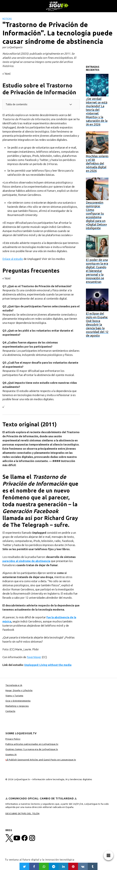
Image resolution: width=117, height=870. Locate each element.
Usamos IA (11, 754)
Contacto (10, 711)
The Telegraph (29, 525)
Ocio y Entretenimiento (18, 701)
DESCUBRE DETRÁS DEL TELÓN (22, 813)
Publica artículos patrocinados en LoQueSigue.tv (31, 744)
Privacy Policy (12, 739)
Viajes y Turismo (14, 695)
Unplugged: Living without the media (47, 664)
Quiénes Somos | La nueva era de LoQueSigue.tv (31, 749)
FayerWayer (34, 657)
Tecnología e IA (13, 685)
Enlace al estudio (12, 258)
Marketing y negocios (17, 706)
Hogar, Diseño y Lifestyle (19, 690)
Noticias (7, 18)
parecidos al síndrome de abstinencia (26, 561)
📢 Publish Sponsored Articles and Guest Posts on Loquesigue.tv (40, 760)
